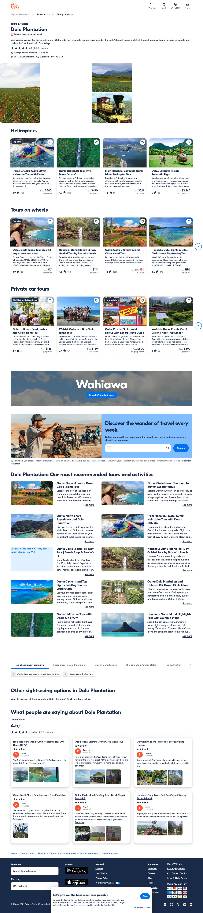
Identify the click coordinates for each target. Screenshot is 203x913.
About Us (152, 868)
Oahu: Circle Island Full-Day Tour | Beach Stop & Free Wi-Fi (100, 797)
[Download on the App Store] (76, 882)
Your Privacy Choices (105, 883)
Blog (150, 878)
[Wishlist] (152, 4)
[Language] (175, 4)
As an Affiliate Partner (177, 878)
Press (150, 883)
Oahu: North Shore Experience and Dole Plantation (39, 795)
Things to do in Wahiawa (62, 853)
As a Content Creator (177, 873)
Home (14, 853)
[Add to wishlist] (50, 142)
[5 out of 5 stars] (39, 749)
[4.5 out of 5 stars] (20, 48)
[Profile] (187, 4)
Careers (151, 873)
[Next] (198, 246)
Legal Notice (101, 873)
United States (27, 853)
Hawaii (41, 853)
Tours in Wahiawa (89, 853)
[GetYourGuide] (15, 6)
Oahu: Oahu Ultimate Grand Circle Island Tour (99, 741)
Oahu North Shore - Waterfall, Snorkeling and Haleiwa (160, 743)
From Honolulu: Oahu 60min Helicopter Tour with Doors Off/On (38, 743)
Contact (99, 868)
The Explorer (153, 892)
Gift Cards (152, 887)
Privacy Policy (102, 878)
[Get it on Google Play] (76, 871)
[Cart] (163, 4)
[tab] (30, 665)
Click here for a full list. (79, 699)
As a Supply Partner (176, 868)
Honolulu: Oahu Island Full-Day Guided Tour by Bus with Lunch (161, 797)
